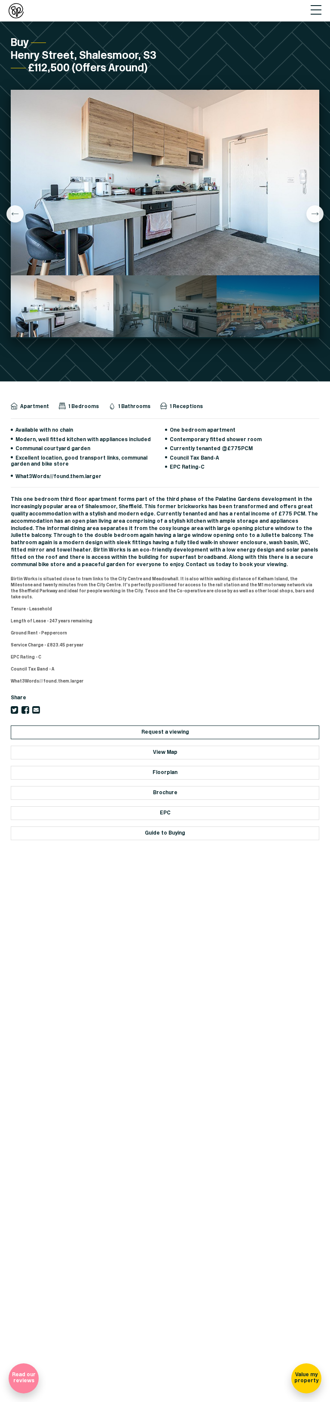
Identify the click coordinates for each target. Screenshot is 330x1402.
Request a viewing (165, 732)
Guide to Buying (165, 833)
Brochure (165, 792)
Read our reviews (24, 1378)
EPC (165, 813)
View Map (165, 752)
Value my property (306, 1378)
